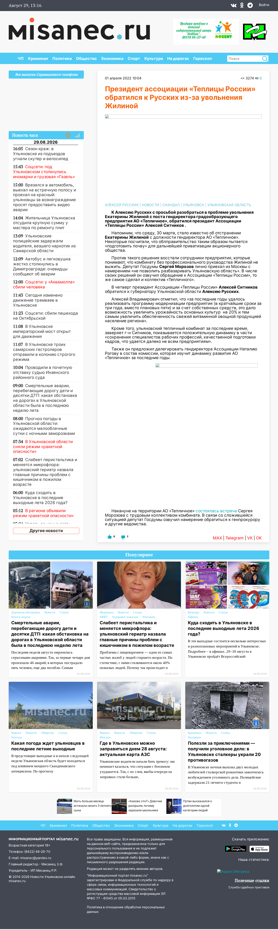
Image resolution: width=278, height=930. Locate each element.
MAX (217, 538)
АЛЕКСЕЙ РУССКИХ (122, 205)
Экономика (112, 58)
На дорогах (178, 58)
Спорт (134, 58)
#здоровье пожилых (125, 617)
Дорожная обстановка (25, 612)
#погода (16, 737)
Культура (153, 58)
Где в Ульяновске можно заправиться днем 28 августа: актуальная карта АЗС (133, 749)
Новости (49, 612)
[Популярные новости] (77, 135)
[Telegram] (250, 6)
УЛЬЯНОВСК (193, 205)
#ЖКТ (104, 617)
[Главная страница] (79, 26)
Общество (86, 58)
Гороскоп (202, 58)
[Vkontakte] (234, 6)
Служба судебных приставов (248, 887)
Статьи (64, 612)
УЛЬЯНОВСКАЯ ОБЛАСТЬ (229, 205)
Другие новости (46, 530)
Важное (16, 732)
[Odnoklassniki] (242, 6)
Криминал (38, 58)
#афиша (193, 617)
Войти (264, 5)
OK (259, 538)
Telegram (234, 538)
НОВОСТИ (150, 205)
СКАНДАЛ (171, 205)
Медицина (106, 612)
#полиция (194, 737)
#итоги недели (20, 617)
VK (250, 538)
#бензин (105, 737)
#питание (149, 617)
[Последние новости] (68, 135)
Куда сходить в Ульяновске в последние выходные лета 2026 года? (223, 628)
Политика (62, 58)
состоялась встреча (216, 510)
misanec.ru (17, 881)
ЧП (21, 58)
